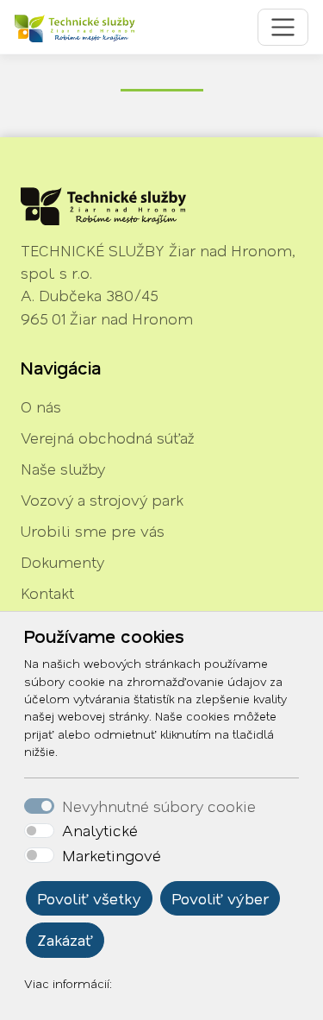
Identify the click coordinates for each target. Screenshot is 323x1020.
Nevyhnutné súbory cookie (159, 805)
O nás (41, 406)
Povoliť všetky (89, 898)
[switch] (39, 831)
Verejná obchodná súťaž (107, 437)
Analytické (100, 830)
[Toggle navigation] (283, 27)
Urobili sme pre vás (93, 530)
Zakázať (65, 939)
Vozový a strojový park (102, 499)
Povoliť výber (220, 898)
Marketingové (111, 855)
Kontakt (47, 592)
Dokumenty (62, 561)
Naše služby (63, 468)
